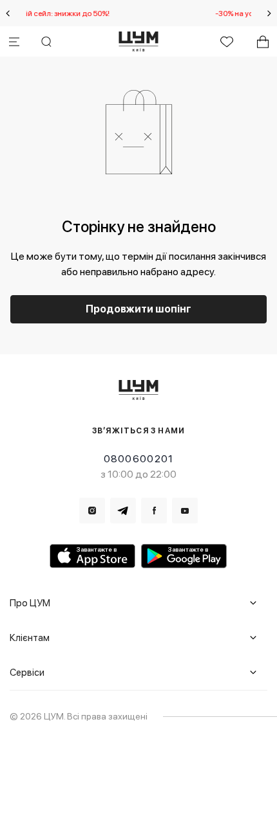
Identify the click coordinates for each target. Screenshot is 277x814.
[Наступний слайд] (269, 13)
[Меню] (14, 42)
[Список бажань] (226, 42)
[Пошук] (46, 42)
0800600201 (139, 459)
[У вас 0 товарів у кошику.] (263, 42)
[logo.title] (138, 390)
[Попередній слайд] (7, 13)
